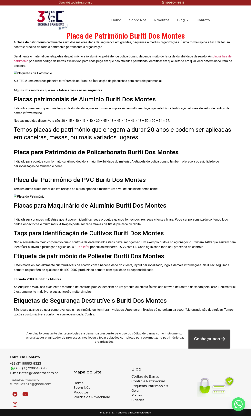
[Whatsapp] (238, 404)
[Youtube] (25, 394)
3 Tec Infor (82, 247)
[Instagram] (15, 404)
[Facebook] (15, 394)
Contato (203, 20)
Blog (181, 20)
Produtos (161, 20)
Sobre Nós (137, 20)
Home (116, 20)
